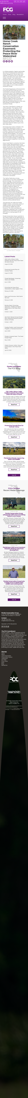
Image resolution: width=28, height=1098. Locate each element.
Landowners (4, 658)
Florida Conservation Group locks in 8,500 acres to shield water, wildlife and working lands (14, 582)
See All (14, 475)
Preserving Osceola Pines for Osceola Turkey (12, 270)
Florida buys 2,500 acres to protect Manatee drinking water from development (14, 549)
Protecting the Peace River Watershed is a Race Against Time (14, 288)
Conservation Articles (17, 389)
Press (9, 14)
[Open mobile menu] (4, 18)
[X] (6, 61)
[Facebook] (4, 61)
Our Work (3, 660)
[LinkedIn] (9, 61)
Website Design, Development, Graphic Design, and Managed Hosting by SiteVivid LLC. (14, 706)
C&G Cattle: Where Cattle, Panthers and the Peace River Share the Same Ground (14, 260)
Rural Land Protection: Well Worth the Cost (14, 297)
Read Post (14, 404)
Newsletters (20, 14)
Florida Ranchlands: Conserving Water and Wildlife (12, 279)
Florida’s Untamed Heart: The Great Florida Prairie (14, 337)
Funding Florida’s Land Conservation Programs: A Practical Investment (14, 328)
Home (4, 14)
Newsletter (4, 665)
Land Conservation (6, 655)
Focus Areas (4, 661)
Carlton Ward (16, 708)
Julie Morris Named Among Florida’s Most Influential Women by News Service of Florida (14, 318)
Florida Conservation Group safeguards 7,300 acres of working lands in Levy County (14, 515)
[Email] (12, 61)
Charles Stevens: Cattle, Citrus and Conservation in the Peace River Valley (14, 347)
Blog (14, 14)
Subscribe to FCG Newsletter (9, 624)
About (3, 654)
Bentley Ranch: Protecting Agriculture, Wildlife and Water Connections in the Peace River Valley (13, 307)
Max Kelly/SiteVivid (16, 709)
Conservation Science (6, 657)
